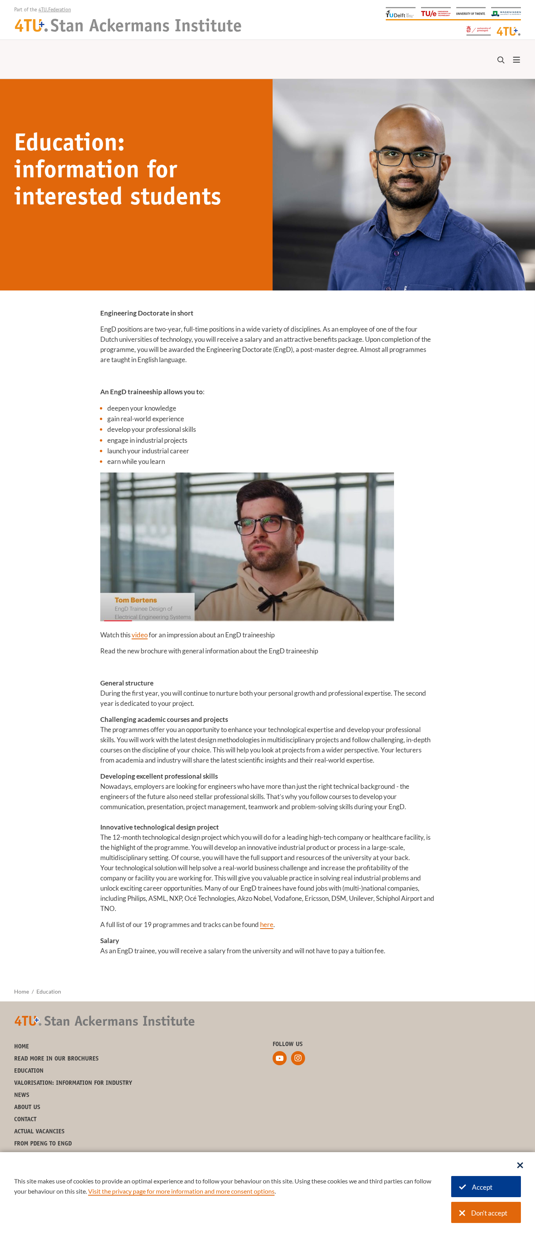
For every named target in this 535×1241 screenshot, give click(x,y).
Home (21, 991)
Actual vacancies (39, 1132)
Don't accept (489, 1213)
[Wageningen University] (506, 13)
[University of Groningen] (478, 30)
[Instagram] (298, 1058)
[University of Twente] (471, 13)
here (266, 924)
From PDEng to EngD (43, 1144)
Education (28, 1071)
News (21, 1095)
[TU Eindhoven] (436, 13)
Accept (482, 1187)
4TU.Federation (54, 10)
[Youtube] (280, 1058)
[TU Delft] (401, 13)
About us (27, 1107)
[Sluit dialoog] (520, 1166)
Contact (25, 1120)
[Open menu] (517, 60)
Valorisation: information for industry (73, 1083)
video (140, 635)
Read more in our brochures (56, 1059)
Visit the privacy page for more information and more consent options (181, 1191)
